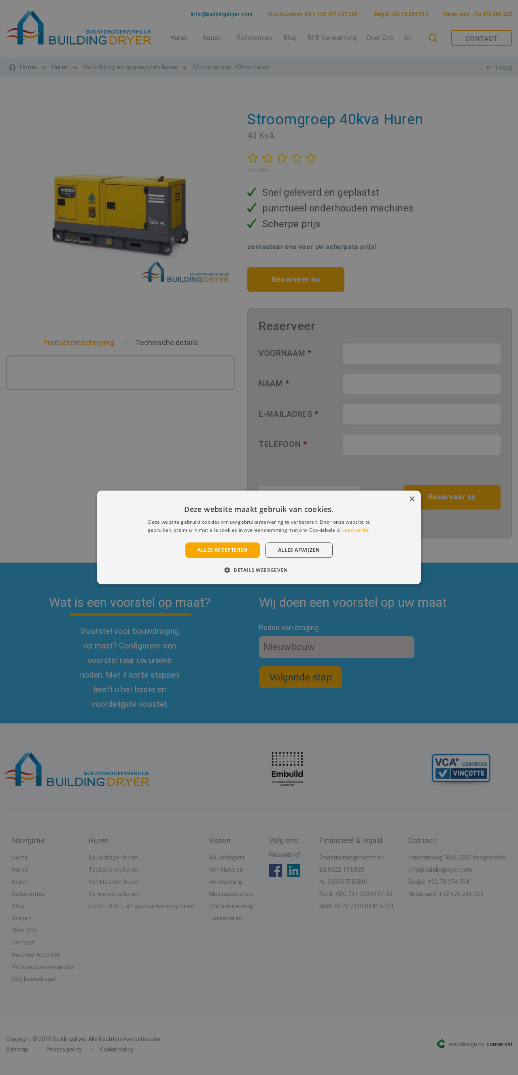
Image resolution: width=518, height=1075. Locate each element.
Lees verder (356, 530)
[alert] (259, 537)
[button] (259, 570)
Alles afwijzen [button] (299, 549)
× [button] (412, 499)
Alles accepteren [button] (222, 549)
